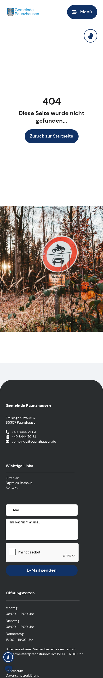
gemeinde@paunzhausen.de (34, 441)
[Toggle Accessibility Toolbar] (8, 657)
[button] (82, 12)
